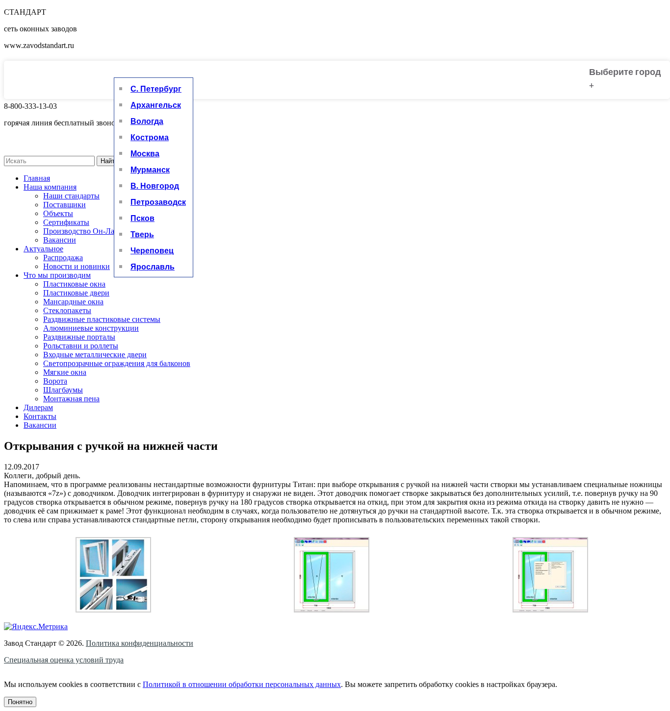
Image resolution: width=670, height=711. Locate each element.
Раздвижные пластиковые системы (101, 319)
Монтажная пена (71, 398)
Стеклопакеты (67, 310)
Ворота (55, 381)
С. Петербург (155, 88)
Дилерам (38, 407)
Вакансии (59, 240)
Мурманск (150, 169)
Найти (109, 161)
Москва (144, 153)
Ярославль (152, 266)
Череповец (152, 250)
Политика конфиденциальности (139, 643)
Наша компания (50, 187)
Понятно (20, 702)
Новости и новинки (76, 266)
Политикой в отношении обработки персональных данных (242, 684)
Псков (142, 217)
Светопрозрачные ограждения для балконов (116, 363)
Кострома (149, 137)
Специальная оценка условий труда (64, 660)
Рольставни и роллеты (80, 346)
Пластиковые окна (74, 284)
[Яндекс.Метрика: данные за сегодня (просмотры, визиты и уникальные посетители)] (36, 626)
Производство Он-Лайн (83, 231)
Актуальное (43, 249)
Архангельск (155, 104)
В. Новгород (154, 185)
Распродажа (63, 257)
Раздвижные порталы (79, 337)
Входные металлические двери (95, 354)
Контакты (40, 416)
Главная (37, 178)
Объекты (58, 213)
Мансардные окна (73, 301)
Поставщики (64, 204)
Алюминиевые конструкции (91, 328)
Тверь (142, 234)
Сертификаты (66, 222)
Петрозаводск (158, 201)
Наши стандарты (71, 196)
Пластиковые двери (76, 293)
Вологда (146, 120)
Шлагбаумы (63, 390)
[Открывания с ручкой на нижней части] (113, 610)
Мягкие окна (64, 372)
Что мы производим (57, 275)
